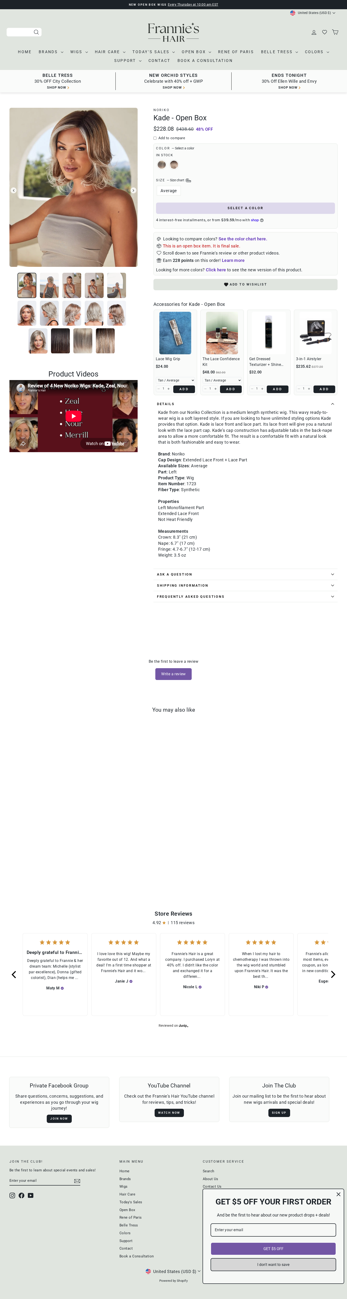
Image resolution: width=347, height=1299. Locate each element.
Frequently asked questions (191, 596)
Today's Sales (151, 52)
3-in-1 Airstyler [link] (308, 359)
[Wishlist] (325, 32)
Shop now (56, 87)
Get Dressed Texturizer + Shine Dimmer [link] (265, 362)
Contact (159, 60)
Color (175, 148)
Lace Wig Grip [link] (168, 359)
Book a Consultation (205, 60)
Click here (216, 269)
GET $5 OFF (273, 1249)
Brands (49, 52)
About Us (210, 1179)
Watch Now (169, 1112)
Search (208, 1171)
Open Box (194, 52)
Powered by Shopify (173, 1280)
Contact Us (212, 1186)
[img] (62, 988)
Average (169, 190)
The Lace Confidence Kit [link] (221, 362)
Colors (315, 52)
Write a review (173, 674)
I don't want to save (273, 1264)
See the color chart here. (243, 238)
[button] (158, 389)
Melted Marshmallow (174, 164)
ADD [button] (184, 389)
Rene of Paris (236, 52)
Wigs (77, 52)
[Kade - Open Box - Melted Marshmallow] (52, 870)
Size (170, 180)
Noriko (161, 110)
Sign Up (279, 1112)
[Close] (338, 1194)
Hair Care (108, 52)
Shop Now (287, 87)
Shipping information (182, 585)
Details (166, 404)
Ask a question (174, 574)
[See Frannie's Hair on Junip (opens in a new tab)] (183, 1025)
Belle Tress (277, 52)
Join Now (59, 1118)
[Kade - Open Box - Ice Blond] (45, 870)
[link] (175, 333)
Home (25, 52)
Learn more (233, 260)
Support (126, 60)
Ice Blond (161, 164)
